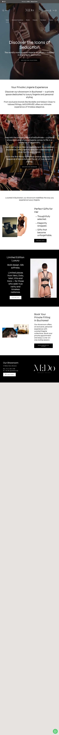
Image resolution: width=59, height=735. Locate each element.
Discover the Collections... (29, 60)
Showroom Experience (17, 20)
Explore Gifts (40, 240)
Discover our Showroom (29, 166)
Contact (51, 20)
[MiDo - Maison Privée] (29, 10)
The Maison (43, 20)
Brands (28, 20)
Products (35, 20)
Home (7, 20)
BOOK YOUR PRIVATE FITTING (43, 346)
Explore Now (15, 297)
